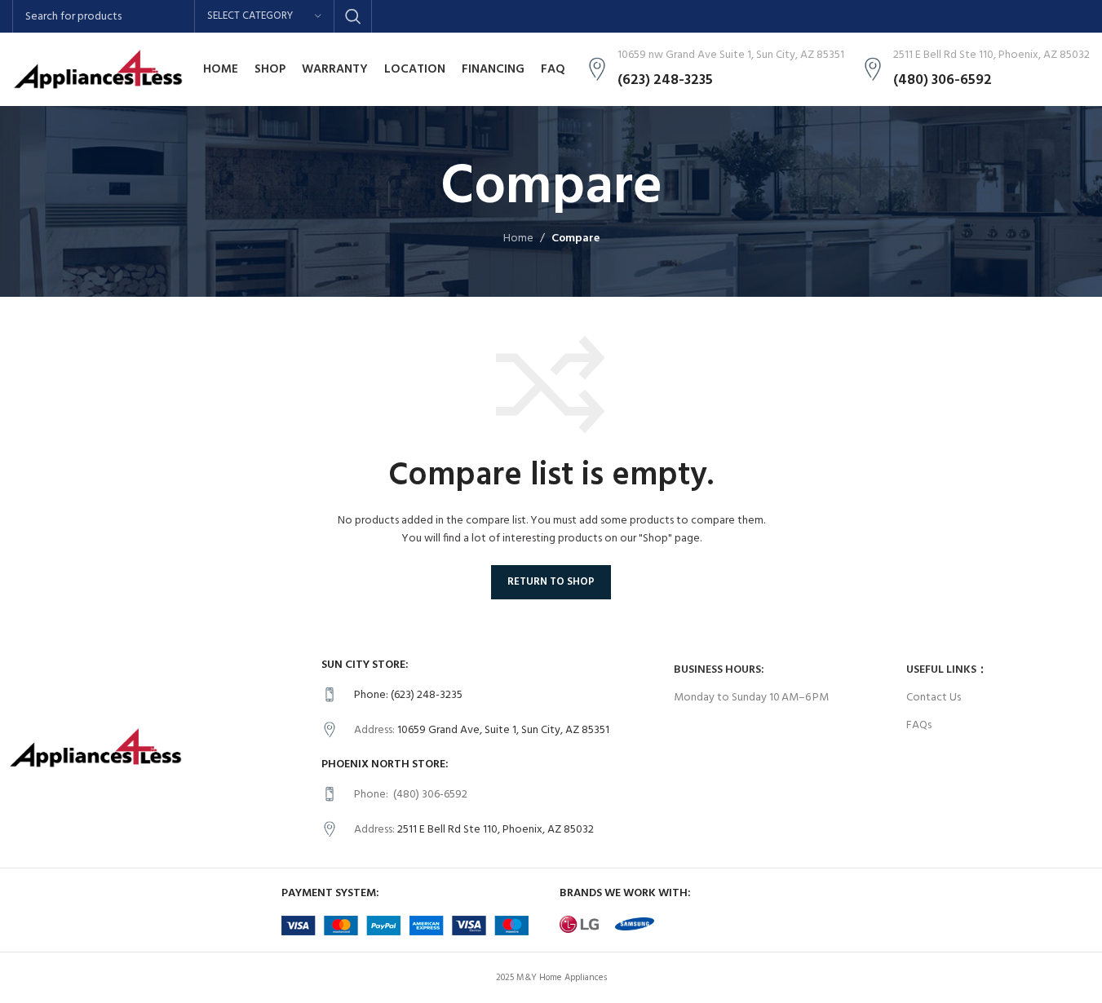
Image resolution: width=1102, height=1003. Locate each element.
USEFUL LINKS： (947, 670)
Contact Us (933, 697)
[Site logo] (98, 69)
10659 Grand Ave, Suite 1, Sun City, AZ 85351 (503, 730)
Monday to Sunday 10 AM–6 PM (751, 697)
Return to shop (551, 581)
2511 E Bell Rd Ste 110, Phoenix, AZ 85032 (495, 829)
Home (518, 239)
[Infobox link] (489, 696)
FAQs (919, 725)
